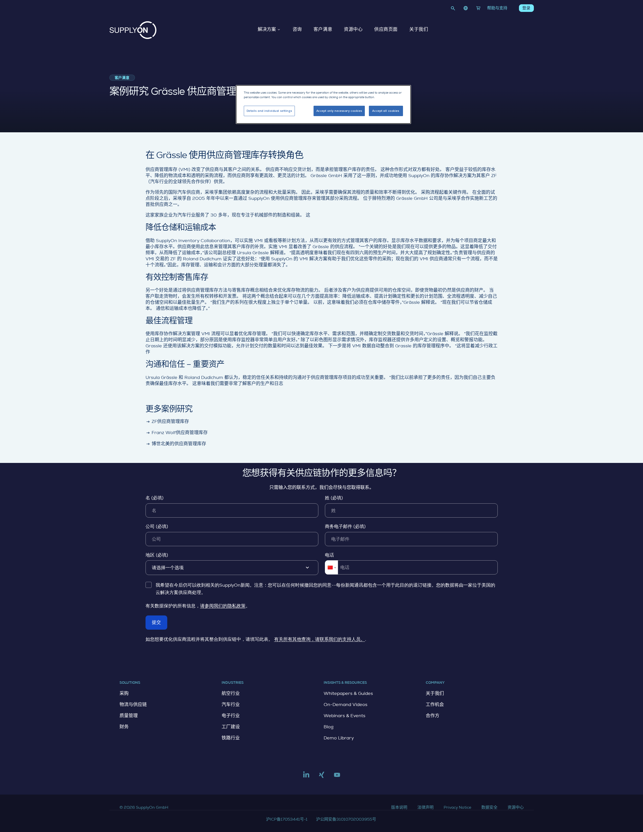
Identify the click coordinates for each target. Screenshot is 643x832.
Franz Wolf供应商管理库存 (177, 432)
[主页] (133, 30)
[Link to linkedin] (306, 776)
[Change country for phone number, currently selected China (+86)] (331, 567)
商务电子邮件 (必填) (345, 526)
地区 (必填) (157, 555)
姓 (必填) (334, 498)
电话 (329, 555)
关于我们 (418, 29)
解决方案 (267, 29)
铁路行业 (231, 737)
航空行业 (231, 693)
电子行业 (231, 715)
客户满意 (323, 29)
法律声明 (425, 807)
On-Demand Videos (345, 704)
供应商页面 (386, 29)
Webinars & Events (344, 715)
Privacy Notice (457, 807)
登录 (526, 8)
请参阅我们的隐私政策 (223, 605)
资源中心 (353, 29)
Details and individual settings (269, 111)
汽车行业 (231, 704)
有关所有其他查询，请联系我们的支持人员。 (319, 639)
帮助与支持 (497, 8)
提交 (156, 622)
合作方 (432, 715)
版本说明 (399, 807)
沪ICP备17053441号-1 (286, 819)
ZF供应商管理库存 (167, 421)
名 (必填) (154, 498)
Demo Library (339, 737)
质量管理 (129, 715)
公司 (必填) (157, 526)
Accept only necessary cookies (339, 111)
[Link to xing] (322, 776)
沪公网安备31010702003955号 (346, 819)
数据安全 (489, 807)
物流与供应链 (133, 704)
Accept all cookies (385, 111)
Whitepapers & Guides (348, 693)
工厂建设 (231, 726)
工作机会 (435, 704)
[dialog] (323, 104)
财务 (124, 726)
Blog (329, 726)
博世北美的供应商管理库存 (176, 443)
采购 (124, 693)
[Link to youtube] (337, 776)
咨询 (297, 29)
